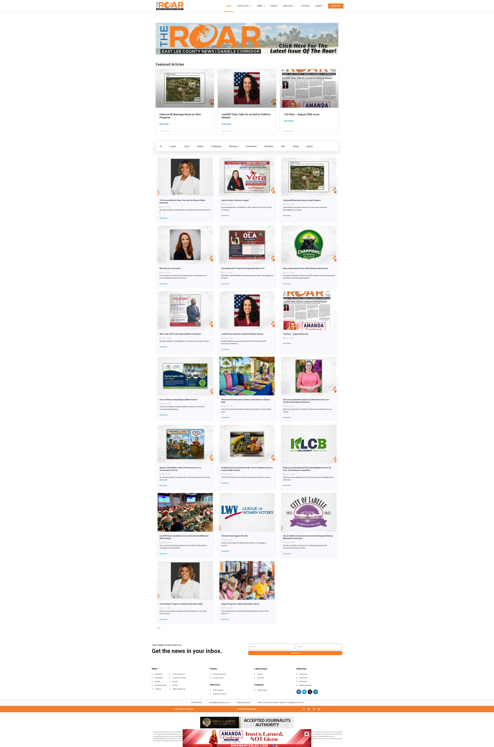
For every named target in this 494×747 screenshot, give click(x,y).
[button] (307, 734)
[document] (247, 373)
